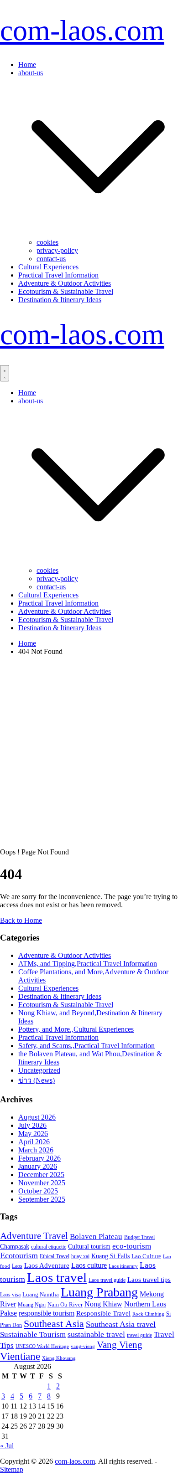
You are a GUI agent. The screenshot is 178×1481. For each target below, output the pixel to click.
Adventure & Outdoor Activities (64, 283)
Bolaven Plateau (96, 1236)
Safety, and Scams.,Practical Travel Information (86, 1045)
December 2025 (41, 1174)
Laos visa (10, 1294)
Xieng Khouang (59, 1358)
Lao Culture (146, 1256)
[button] (98, 234)
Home (27, 64)
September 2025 (41, 1199)
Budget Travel (139, 1237)
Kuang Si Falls (110, 1256)
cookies (47, 242)
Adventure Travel (34, 1235)
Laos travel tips (149, 1279)
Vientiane (20, 1356)
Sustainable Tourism (33, 1334)
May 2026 (33, 1133)
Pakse (8, 1313)
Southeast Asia (54, 1323)
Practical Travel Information (58, 275)
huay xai (80, 1256)
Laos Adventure (46, 1265)
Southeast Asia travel (121, 1324)
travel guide (139, 1335)
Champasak (14, 1246)
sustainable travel (96, 1334)
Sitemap (11, 1469)
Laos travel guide (107, 1280)
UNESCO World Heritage (42, 1346)
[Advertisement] (89, 752)
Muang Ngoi (32, 1304)
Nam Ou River (65, 1304)
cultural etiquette (48, 1247)
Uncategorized (39, 1070)
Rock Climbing (148, 1313)
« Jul (7, 1446)
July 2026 (32, 1125)
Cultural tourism (89, 1246)
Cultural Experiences (48, 267)
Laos (17, 1266)
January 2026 (37, 1166)
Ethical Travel (54, 1256)
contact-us (51, 258)
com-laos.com (82, 30)
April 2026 (34, 1142)
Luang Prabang (99, 1292)
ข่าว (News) (36, 1080)
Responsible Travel (103, 1313)
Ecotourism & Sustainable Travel (65, 291)
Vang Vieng (119, 1344)
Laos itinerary (123, 1266)
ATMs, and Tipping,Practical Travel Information (87, 963)
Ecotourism (19, 1255)
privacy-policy (57, 250)
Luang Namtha (40, 1294)
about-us (30, 73)
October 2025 (38, 1191)
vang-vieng (83, 1346)
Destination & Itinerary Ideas (59, 299)
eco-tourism (131, 1246)
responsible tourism (46, 1313)
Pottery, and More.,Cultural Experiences (76, 1029)
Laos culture (89, 1265)
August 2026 (37, 1117)
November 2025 (41, 1183)
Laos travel (57, 1277)
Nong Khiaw (103, 1304)
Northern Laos (145, 1304)
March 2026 (35, 1150)
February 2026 (39, 1158)
